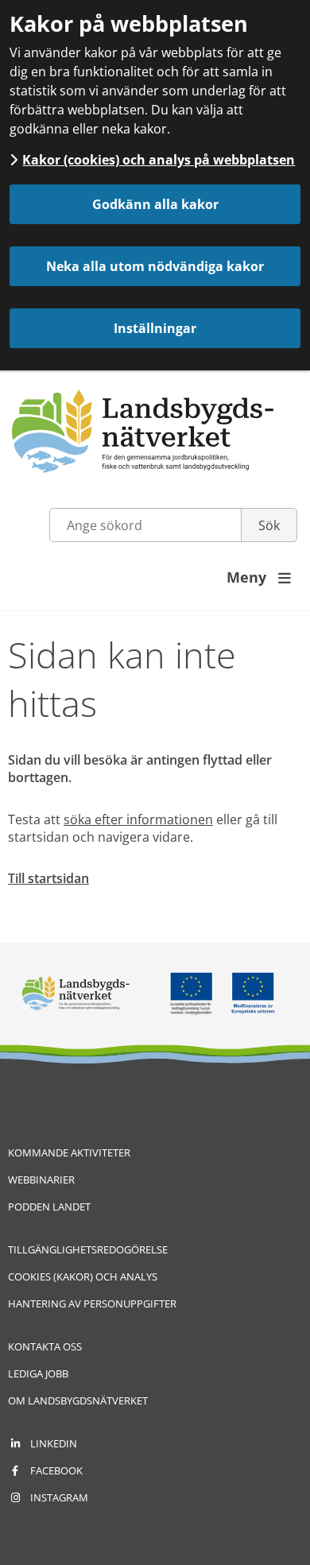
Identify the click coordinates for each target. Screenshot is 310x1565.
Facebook (56, 1470)
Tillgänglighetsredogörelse (88, 1249)
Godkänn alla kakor (155, 204)
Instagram (59, 1497)
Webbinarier (41, 1179)
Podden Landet (49, 1206)
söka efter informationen (138, 819)
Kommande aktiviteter (69, 1152)
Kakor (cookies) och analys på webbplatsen (158, 160)
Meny (259, 577)
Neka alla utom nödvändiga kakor (155, 266)
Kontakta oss (45, 1346)
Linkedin (53, 1443)
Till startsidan (48, 878)
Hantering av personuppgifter (92, 1303)
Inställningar (155, 328)
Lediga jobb (38, 1373)
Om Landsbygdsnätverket (78, 1400)
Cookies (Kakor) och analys (82, 1276)
